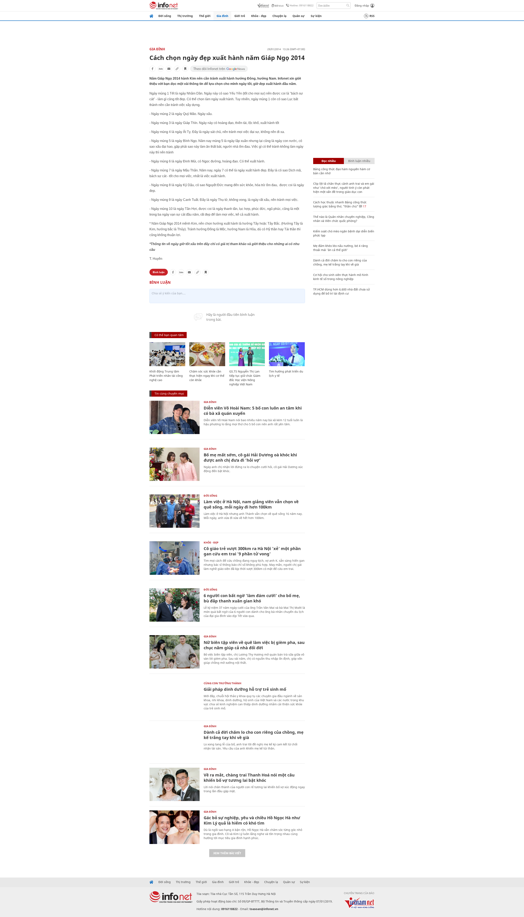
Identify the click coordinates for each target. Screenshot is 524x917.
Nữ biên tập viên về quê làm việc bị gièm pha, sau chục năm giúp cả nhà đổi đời (254, 645)
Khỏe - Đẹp (211, 542)
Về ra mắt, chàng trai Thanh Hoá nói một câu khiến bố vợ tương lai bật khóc (249, 777)
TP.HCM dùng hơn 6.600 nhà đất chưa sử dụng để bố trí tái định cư (341, 291)
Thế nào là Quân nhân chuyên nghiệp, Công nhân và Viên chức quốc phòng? (343, 219)
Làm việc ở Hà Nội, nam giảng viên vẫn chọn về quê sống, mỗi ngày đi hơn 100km (251, 504)
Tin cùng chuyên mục (169, 393)
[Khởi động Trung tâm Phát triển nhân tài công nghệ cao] (167, 354)
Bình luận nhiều (359, 161)
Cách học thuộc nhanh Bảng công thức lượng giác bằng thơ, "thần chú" (340, 204)
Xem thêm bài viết (227, 853)
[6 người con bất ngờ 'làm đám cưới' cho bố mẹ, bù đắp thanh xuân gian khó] (174, 605)
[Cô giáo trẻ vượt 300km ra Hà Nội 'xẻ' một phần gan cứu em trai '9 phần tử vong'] (174, 558)
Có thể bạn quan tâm (169, 335)
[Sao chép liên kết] (177, 69)
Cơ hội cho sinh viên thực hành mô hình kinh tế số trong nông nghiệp (340, 277)
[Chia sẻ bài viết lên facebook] (152, 69)
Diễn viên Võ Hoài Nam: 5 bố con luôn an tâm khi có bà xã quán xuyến (253, 410)
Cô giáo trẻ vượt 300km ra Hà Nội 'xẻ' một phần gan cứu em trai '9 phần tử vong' (252, 551)
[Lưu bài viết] (185, 69)
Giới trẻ (239, 16)
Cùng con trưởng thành (222, 683)
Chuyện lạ (279, 16)
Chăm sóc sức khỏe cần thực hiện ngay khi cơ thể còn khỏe (206, 375)
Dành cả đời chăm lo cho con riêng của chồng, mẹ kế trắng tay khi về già (254, 734)
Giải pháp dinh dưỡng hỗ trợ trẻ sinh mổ (245, 689)
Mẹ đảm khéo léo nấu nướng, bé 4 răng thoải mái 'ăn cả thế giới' (340, 248)
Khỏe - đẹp (258, 16)
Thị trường (185, 16)
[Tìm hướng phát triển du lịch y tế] (287, 354)
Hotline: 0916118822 (302, 5)
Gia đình (222, 16)
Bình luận (159, 272)
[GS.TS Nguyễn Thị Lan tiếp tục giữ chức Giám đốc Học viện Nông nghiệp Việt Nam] (247, 354)
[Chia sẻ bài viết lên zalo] (161, 69)
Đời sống (164, 16)
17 (364, 206)
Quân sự (298, 16)
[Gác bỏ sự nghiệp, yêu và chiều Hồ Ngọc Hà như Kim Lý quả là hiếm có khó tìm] (174, 827)
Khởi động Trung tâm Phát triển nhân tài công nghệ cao (166, 375)
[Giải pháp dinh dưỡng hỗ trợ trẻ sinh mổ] (174, 698)
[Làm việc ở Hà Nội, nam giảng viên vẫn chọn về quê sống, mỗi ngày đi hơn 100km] (174, 511)
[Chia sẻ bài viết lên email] (169, 69)
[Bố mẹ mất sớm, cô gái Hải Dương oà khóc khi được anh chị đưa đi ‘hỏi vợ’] (174, 464)
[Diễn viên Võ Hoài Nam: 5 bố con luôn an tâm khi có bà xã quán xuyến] (174, 417)
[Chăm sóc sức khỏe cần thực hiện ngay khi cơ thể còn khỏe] (207, 354)
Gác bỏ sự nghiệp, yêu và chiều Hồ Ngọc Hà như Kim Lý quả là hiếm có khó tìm (252, 820)
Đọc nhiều (329, 161)
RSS (372, 16)
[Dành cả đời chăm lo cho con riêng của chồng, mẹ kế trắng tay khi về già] (174, 741)
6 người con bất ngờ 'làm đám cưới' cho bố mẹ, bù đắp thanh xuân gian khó (252, 598)
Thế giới (204, 16)
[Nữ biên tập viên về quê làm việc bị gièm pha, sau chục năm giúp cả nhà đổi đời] (174, 651)
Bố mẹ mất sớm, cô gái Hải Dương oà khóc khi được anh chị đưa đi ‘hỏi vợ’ (250, 457)
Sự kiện (316, 16)
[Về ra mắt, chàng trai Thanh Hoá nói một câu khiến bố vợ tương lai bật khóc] (174, 784)
